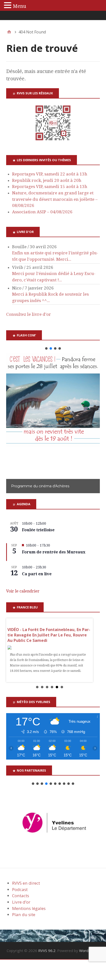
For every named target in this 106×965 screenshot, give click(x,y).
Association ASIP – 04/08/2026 (42, 211)
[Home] (9, 32)
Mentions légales (29, 908)
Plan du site (23, 914)
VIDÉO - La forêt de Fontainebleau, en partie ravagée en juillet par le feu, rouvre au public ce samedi (48, 635)
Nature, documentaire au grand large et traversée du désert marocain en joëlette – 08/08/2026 (55, 199)
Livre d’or (21, 902)
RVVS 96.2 (46, 950)
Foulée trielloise (38, 530)
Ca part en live (37, 574)
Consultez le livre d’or (28, 314)
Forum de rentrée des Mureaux (53, 552)
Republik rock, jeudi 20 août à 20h (46, 180)
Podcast (20, 889)
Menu (19, 6)
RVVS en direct (26, 883)
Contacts (20, 895)
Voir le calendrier (22, 591)
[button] (46, 348)
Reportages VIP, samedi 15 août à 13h (49, 186)
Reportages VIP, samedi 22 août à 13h (49, 174)
